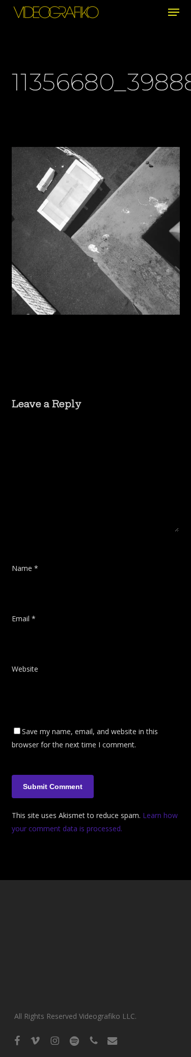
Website (25, 669)
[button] (173, 12)
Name (25, 568)
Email (24, 618)
